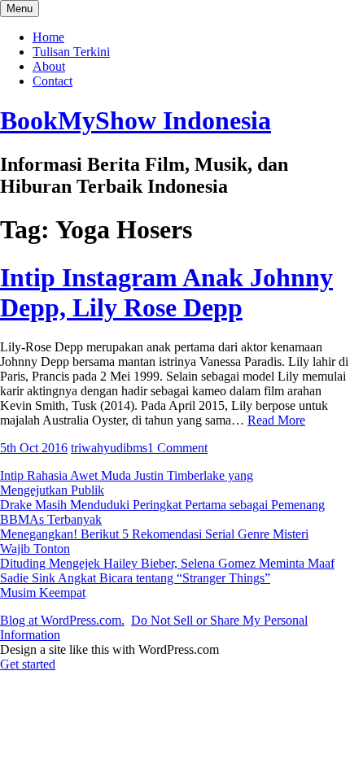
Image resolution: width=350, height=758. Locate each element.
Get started (27, 664)
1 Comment (177, 448)
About (49, 66)
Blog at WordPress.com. (62, 620)
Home (48, 37)
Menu (20, 8)
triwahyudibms (109, 448)
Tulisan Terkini (71, 52)
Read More (276, 420)
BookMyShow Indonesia (135, 120)
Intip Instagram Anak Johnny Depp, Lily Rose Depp (166, 292)
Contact (52, 81)
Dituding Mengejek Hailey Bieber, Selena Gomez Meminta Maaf (167, 563)
